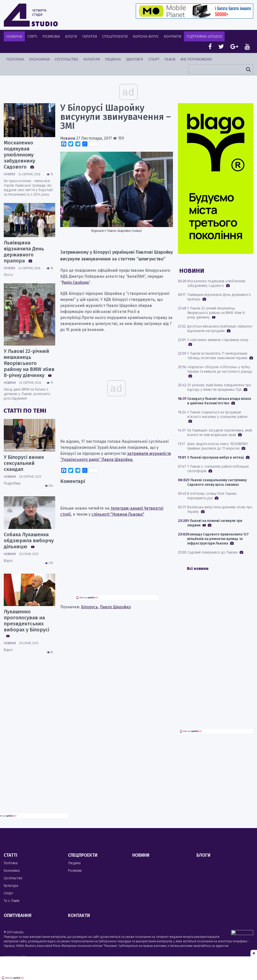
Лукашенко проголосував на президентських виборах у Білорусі (26, 621)
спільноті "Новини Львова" (118, 514)
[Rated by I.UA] (242, 933)
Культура (91, 59)
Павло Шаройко (115, 607)
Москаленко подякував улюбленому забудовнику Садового (19, 155)
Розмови (51, 36)
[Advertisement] (116, 560)
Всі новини (198, 568)
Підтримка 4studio (204, 36)
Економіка (39, 59)
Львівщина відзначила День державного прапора (24, 252)
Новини (14, 36)
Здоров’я (134, 59)
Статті (32, 36)
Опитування (17, 915)
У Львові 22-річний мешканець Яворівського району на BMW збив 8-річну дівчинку (29, 363)
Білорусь (89, 607)
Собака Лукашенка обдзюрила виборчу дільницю (29, 540)
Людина (113, 59)
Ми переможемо (196, 59)
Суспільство (66, 59)
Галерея (89, 36)
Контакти (172, 36)
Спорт (153, 59)
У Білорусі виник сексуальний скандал (24, 463)
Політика (15, 59)
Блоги (71, 36)
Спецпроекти (115, 36)
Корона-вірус (146, 36)
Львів (169, 59)
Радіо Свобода (75, 282)
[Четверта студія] (31, 15)
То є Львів (11, 901)
